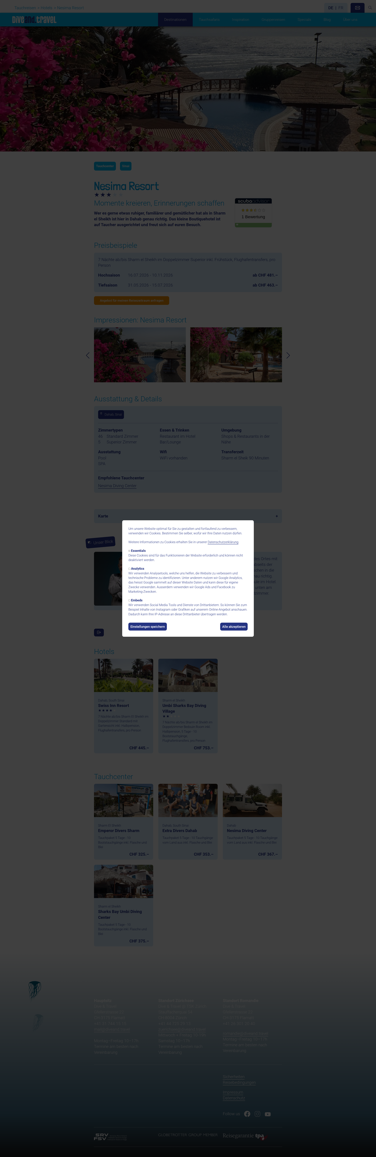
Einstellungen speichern (147, 627)
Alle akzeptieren (234, 627)
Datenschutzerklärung (223, 542)
